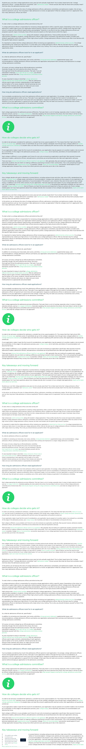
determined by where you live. (65, 43)
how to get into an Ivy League (24, 72)
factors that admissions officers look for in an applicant (28, 161)
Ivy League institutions (25, 114)
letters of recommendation (51, 164)
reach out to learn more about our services (20, 553)
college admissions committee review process (14, 451)
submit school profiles (19, 35)
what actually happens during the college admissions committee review (40, 485)
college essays (43, 151)
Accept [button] (23, 739)
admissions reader (42, 4)
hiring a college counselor (15, 186)
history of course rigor (9, 143)
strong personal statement (48, 59)
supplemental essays (23, 164)
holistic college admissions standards (70, 513)
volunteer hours (11, 179)
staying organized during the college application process (32, 184)
